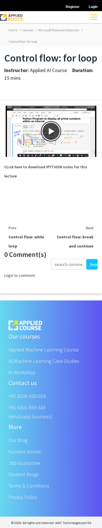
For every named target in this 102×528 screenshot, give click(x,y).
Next (90, 227)
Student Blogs (23, 474)
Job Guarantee (24, 463)
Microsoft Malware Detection (58, 30)
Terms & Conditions (28, 485)
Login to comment (19, 275)
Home (12, 30)
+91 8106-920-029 (27, 396)
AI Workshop (21, 372)
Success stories (24, 451)
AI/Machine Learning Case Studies (43, 361)
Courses (27, 30)
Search (94, 264)
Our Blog (17, 440)
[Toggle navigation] (94, 17)
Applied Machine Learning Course (43, 349)
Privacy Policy (22, 497)
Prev (12, 227)
